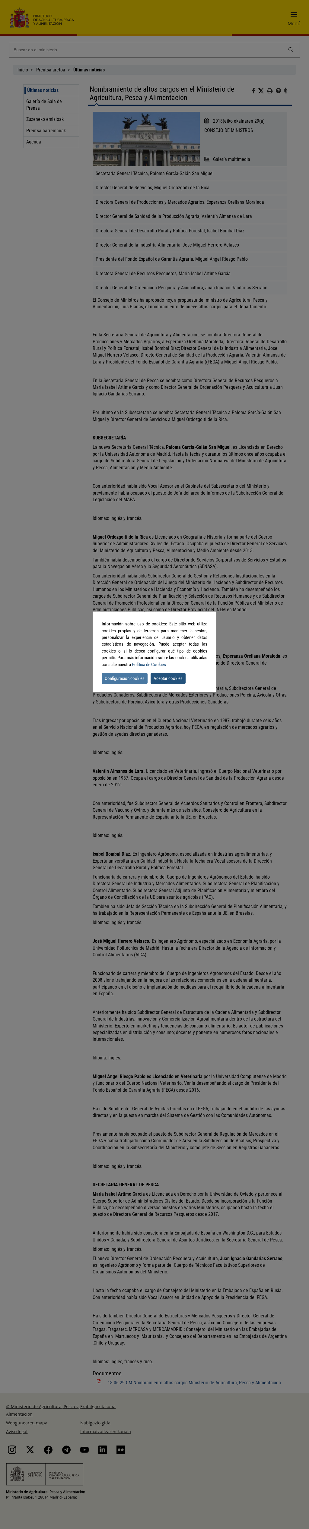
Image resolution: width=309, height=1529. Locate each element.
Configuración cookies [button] (125, 678)
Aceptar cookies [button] (168, 678)
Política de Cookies (149, 664)
